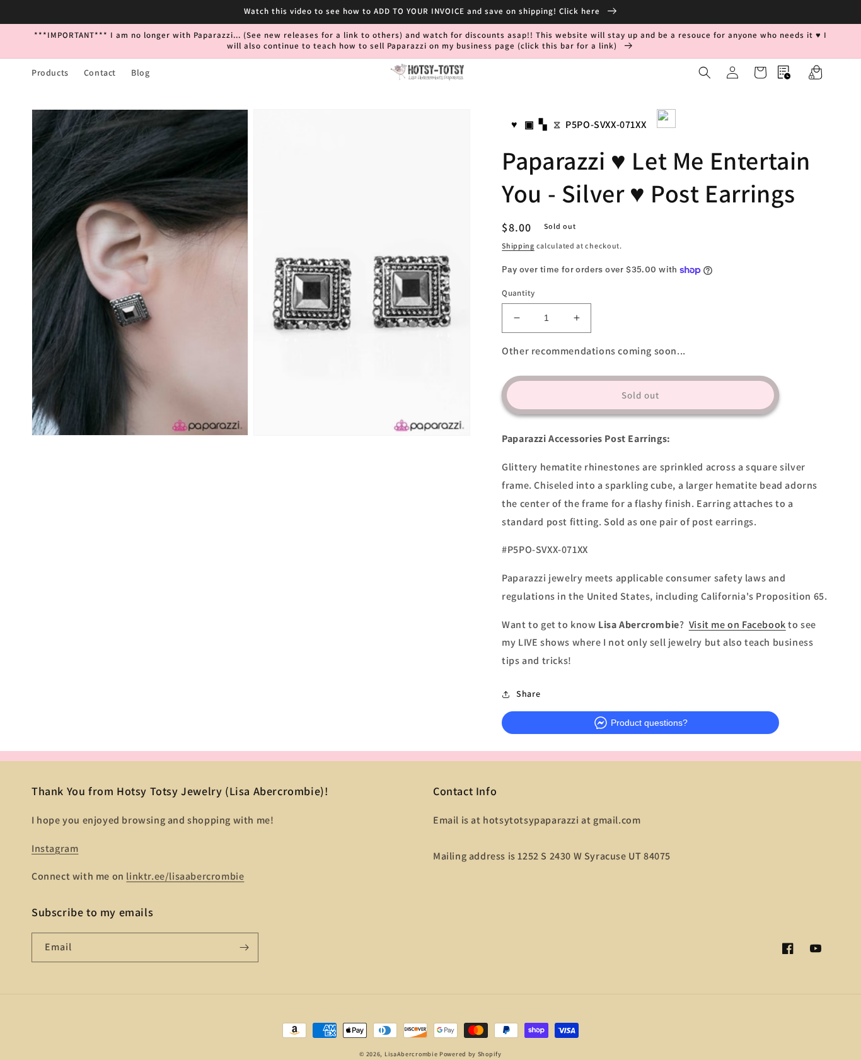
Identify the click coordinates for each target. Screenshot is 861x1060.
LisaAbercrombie (411, 1054)
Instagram (55, 848)
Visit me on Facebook (737, 624)
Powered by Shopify (470, 1054)
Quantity (518, 293)
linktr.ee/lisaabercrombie (185, 876)
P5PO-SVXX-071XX (605, 124)
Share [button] (528, 693)
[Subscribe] (244, 947)
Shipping (518, 245)
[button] (705, 72)
